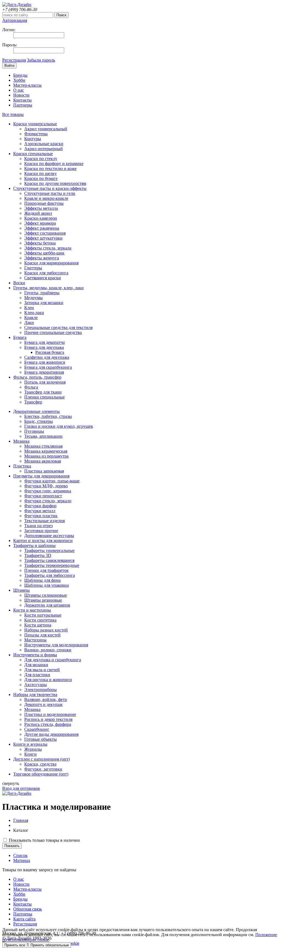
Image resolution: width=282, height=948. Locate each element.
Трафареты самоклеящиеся (49, 560)
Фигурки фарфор (40, 505)
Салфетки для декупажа (46, 357)
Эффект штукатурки (43, 238)
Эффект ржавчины (41, 228)
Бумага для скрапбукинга (48, 367)
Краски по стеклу (40, 158)
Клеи (29, 307)
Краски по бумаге (41, 178)
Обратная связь (27, 909)
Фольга (31, 387)
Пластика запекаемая (44, 471)
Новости (21, 95)
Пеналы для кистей (42, 635)
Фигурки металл (39, 510)
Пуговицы (34, 431)
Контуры (32, 138)
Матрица (21, 860)
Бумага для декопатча (44, 342)
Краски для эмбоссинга (46, 272)
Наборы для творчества (35, 694)
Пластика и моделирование (50, 714)
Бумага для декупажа (44, 347)
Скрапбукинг (36, 729)
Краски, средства (40, 764)
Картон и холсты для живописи (43, 540)
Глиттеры (33, 267)
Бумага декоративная (44, 372)
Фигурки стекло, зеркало (47, 500)
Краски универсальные (35, 123)
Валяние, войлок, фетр (45, 699)
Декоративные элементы (36, 411)
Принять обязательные (50, 945)
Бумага (19, 337)
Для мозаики (36, 664)
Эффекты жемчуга (41, 258)
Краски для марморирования (51, 263)
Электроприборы (40, 689)
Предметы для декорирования (41, 476)
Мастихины (35, 640)
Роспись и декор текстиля (48, 719)
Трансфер (33, 402)
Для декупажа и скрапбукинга (52, 659)
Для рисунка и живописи (48, 679)
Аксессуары (35, 684)
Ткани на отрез (38, 525)
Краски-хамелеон (40, 218)
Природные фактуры (44, 203)
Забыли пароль (41, 60)
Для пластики (37, 674)
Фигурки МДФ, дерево (46, 486)
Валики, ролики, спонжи (47, 649)
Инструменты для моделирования (56, 644)
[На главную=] (16, 4)
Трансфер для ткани (43, 392)
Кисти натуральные (42, 615)
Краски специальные (33, 153)
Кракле (31, 317)
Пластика (22, 466)
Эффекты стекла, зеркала (47, 248)
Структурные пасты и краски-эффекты (49, 188)
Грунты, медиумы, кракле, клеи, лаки (48, 287)
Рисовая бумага (49, 352)
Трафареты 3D (37, 555)
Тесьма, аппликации (43, 436)
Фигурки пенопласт (43, 495)
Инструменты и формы (35, 654)
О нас (18, 90)
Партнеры (22, 105)
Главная (20, 820)
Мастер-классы (27, 85)
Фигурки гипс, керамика (47, 490)
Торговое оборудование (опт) (40, 774)
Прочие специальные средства (53, 332)
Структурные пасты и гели (49, 193)
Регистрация (14, 60)
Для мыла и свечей (42, 669)
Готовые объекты (40, 739)
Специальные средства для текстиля (58, 327)
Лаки (29, 322)
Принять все (14, 945)
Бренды (20, 75)
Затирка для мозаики (43, 302)
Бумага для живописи (44, 362)
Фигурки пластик (41, 515)
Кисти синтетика (40, 620)
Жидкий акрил (38, 213)
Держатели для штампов (47, 605)
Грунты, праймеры (41, 292)
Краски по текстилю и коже (50, 168)
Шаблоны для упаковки (46, 585)
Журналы (33, 749)
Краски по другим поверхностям (55, 183)
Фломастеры (36, 133)
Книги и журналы (30, 744)
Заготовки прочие (41, 530)
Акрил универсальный (45, 128)
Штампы (21, 590)
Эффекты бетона (40, 243)
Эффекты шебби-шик (44, 253)
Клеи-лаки (34, 312)
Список (20, 855)
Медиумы (33, 297)
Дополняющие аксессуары (49, 535)
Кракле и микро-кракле (46, 198)
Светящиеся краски (42, 277)
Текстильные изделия (44, 520)
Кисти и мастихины (32, 610)
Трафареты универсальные (49, 550)
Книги (30, 754)
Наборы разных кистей (46, 630)
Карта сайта (24, 919)
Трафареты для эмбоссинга (49, 575)
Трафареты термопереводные (51, 565)
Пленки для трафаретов (46, 570)
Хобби (19, 80)
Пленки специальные (44, 397)
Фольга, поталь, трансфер (37, 377)
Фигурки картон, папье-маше (52, 481)
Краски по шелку (40, 173)
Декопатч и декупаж (43, 704)
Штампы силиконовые (45, 595)
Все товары (13, 114)
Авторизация (14, 20)
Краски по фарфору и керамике (53, 163)
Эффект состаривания (45, 233)
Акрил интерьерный (43, 148)
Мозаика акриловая (42, 461)
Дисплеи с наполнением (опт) (41, 759)
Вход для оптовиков (21, 788)
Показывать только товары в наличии (44, 840)
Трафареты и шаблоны (34, 545)
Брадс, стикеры (38, 421)
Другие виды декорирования (51, 734)
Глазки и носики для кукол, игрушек (58, 426)
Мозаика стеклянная (43, 446)
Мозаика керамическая (45, 451)
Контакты (22, 100)
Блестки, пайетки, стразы (48, 416)
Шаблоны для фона (42, 580)
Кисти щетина (37, 625)
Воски (19, 282)
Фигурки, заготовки (43, 769)
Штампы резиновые (43, 600)
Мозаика (21, 441)
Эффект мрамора (40, 223)
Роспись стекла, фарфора (47, 724)
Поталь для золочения (45, 382)
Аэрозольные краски (43, 143)
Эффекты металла (41, 208)
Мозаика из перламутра (46, 456)
